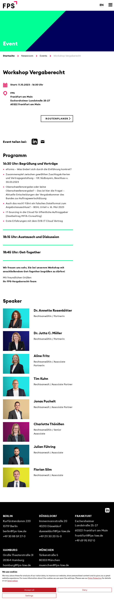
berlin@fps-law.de (14, 531)
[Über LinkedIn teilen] (34, 141)
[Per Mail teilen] (42, 141)
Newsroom (27, 55)
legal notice (12, 581)
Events (43, 55)
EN (102, 5)
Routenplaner (57, 118)
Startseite (9, 55)
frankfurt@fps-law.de (89, 535)
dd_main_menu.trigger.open (110, 4)
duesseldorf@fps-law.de (54, 531)
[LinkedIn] (107, 510)
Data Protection (95, 578)
